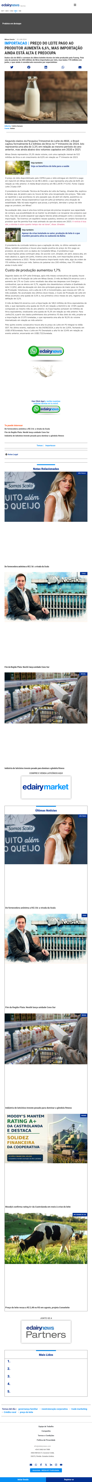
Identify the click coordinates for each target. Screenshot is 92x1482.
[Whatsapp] (36, 1465)
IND (20, 11)
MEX (7, 11)
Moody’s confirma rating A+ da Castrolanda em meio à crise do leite (38, 1207)
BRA (15, 11)
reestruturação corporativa (55, 1409)
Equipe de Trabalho (46, 1426)
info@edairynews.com (42, 1446)
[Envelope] (31, 1465)
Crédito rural (10, 1412)
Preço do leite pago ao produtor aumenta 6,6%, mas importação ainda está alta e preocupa (44, 48)
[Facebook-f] (41, 1465)
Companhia (46, 1431)
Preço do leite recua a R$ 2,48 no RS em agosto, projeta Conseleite (37, 1307)
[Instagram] (56, 1465)
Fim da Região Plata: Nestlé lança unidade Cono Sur (27, 432)
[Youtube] (61, 1465)
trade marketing (79, 1409)
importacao (50, 445)
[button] (12, 67)
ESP (2, 11)
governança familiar (28, 1409)
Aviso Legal (13, 454)
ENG (11, 11)
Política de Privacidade (46, 1440)
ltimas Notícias (47, 810)
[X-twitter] (46, 1465)
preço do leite (26, 1412)
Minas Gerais (10, 39)
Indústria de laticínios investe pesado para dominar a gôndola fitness (34, 436)
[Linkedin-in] (51, 1465)
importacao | (17, 43)
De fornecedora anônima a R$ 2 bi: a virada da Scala (27, 429)
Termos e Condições (46, 1435)
